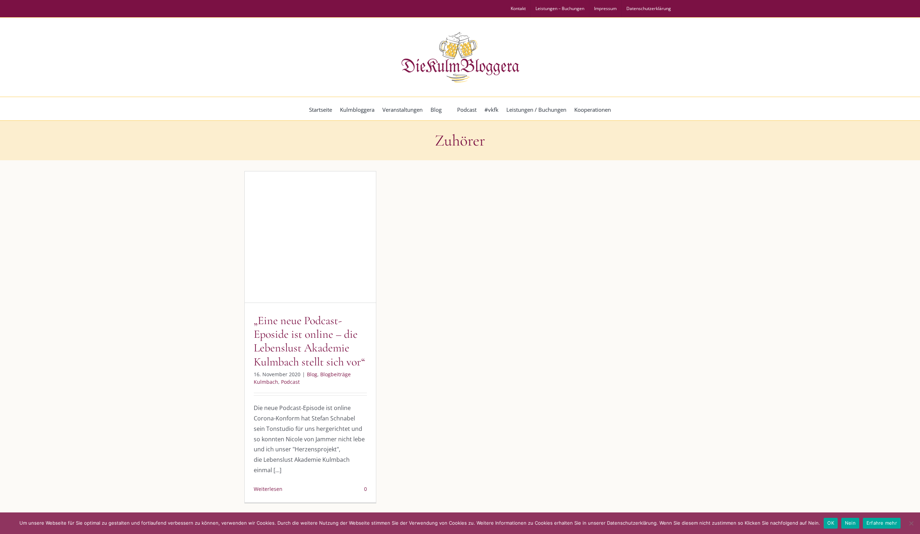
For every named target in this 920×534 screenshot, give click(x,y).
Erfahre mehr (881, 523)
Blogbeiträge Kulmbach (306, 264)
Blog (269, 264)
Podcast (346, 264)
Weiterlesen (268, 488)
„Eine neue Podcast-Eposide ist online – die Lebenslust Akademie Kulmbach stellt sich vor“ (309, 341)
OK (830, 523)
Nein (850, 523)
